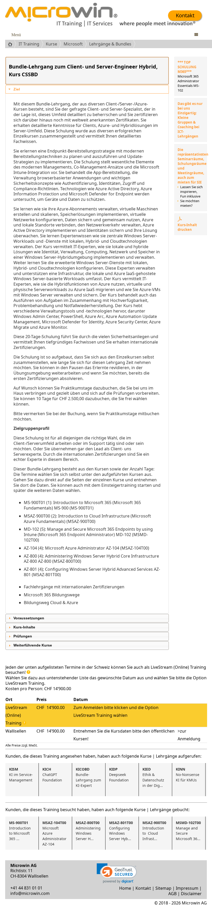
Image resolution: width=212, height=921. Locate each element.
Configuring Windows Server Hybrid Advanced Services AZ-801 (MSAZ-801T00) (92, 571)
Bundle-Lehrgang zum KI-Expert (89, 777)
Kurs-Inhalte (24, 627)
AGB (172, 893)
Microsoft (73, 44)
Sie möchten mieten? (189, 203)
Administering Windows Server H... (89, 830)
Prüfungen (22, 636)
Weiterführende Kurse (32, 645)
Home (125, 888)
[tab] (87, 89)
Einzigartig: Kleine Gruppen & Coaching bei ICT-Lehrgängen (188, 125)
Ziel (16, 89)
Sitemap (163, 888)
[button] (117, 873)
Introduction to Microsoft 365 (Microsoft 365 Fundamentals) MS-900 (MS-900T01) (82, 505)
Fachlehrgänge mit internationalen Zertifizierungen (74, 587)
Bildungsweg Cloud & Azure (51, 602)
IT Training (29, 44)
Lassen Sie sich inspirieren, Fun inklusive (191, 192)
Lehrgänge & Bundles (110, 44)
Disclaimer (191, 893)
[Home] (12, 44)
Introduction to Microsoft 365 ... (20, 830)
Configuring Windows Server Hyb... (121, 830)
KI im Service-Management (21, 774)
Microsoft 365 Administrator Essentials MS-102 (188, 83)
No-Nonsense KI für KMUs (188, 774)
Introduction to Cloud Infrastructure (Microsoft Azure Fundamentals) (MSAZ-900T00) (87, 518)
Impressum (187, 888)
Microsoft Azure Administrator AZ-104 (54, 833)
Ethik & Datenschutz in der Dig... (153, 777)
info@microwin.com (30, 893)
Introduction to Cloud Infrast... (154, 830)
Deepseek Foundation (119, 774)
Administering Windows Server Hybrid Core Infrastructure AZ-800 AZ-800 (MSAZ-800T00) (91, 558)
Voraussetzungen (28, 618)
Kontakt (185, 15)
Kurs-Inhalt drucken (187, 227)
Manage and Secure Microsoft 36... (188, 830)
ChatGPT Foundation (52, 774)
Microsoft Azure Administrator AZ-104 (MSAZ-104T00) (97, 548)
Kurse (51, 44)
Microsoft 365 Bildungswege (52, 595)
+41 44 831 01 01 (26, 888)
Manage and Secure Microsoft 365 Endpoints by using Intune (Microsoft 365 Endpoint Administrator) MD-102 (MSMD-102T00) (88, 534)
